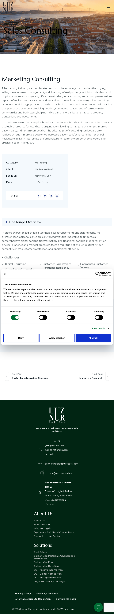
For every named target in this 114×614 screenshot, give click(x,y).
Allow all (93, 338)
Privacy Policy (23, 593)
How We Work (42, 524)
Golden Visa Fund (44, 562)
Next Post (97, 374)
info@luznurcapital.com (62, 473)
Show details (98, 328)
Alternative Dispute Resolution (33, 599)
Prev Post (17, 374)
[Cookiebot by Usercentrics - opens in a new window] (98, 274)
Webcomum (67, 609)
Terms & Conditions (47, 593)
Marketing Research (91, 378)
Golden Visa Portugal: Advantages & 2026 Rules (54, 557)
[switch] (43, 317)
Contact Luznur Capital (47, 536)
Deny (21, 338)
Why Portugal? (42, 528)
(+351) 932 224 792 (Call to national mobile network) (57, 450)
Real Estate (40, 552)
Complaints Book (66, 599)
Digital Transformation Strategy (30, 378)
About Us (39, 520)
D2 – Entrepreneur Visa (47, 577)
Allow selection (57, 338)
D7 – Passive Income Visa (48, 569)
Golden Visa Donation (46, 566)
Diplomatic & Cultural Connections (54, 532)
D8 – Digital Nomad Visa (48, 573)
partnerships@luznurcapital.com (61, 463)
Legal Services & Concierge (49, 581)
